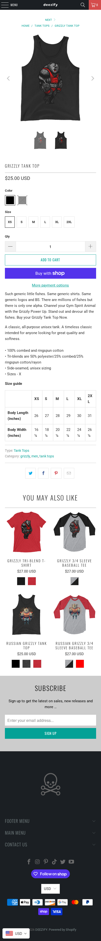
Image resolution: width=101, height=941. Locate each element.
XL (57, 222)
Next (49, 20)
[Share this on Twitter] (30, 473)
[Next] (92, 78)
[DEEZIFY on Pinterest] (46, 862)
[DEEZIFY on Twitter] (63, 862)
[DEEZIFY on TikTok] (54, 862)
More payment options (50, 285)
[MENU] (2, 5)
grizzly (25, 456)
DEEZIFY (41, 929)
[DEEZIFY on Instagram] (37, 862)
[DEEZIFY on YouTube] (71, 862)
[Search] (83, 5)
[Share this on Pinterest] (56, 473)
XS (10, 222)
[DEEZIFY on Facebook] (29, 862)
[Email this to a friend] (69, 473)
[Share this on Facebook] (43, 473)
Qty (7, 236)
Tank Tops (21, 450)
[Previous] (9, 78)
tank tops (46, 456)
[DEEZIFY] (50, 5)
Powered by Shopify (62, 929)
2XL (69, 222)
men (34, 456)
